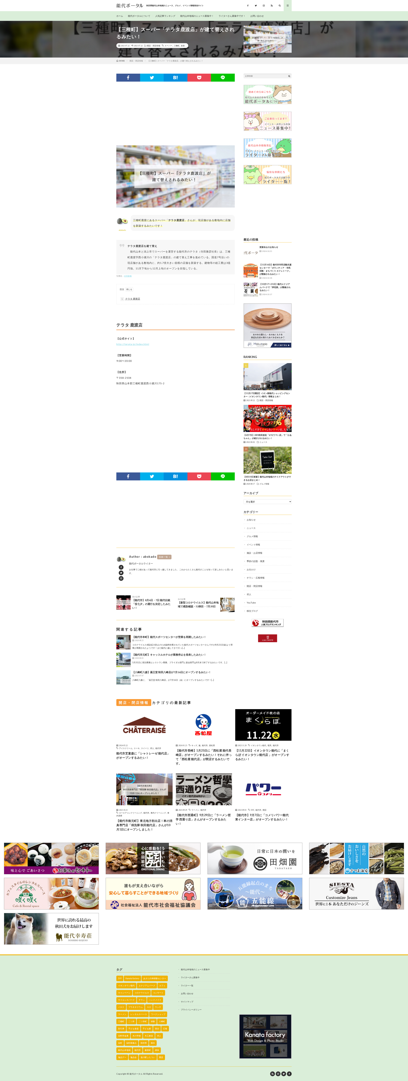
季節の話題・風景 (256, 561)
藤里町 (148, 1050)
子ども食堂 (133, 1028)
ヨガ (149, 1007)
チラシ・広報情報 (256, 577)
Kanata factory (132, 978)
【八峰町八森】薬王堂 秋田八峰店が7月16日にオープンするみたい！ (171, 672)
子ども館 (147, 1028)
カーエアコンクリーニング (130, 813)
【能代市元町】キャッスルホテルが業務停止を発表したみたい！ (169, 654)
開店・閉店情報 (153, 46)
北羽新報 (128, 276)
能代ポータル (136, 1074)
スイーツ (145, 748)
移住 (153, 1043)
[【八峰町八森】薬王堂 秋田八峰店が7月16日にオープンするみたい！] (123, 677)
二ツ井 (131, 1021)
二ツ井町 (142, 1021)
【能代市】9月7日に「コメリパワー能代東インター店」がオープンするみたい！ (262, 817)
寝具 (269, 745)
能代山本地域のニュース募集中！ (197, 16)
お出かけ (251, 569)
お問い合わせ (257, 16)
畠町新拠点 (131, 1043)
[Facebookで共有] (128, 78)
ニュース (263, 442)
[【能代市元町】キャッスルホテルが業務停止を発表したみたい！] (123, 660)
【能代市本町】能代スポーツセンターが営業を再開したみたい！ (169, 636)
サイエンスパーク (126, 1000)
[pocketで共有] (199, 78)
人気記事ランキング (165, 16)
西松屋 (212, 745)
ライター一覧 (187, 985)
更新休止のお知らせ (268, 247)
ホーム (119, 16)
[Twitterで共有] (152, 78)
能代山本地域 (124, 1050)
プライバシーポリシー (191, 1009)
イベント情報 (253, 544)
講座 (157, 1050)
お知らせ (251, 519)
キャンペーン (124, 992)
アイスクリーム (125, 748)
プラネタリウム (135, 1007)
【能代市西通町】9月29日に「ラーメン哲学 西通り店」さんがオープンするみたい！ (203, 819)
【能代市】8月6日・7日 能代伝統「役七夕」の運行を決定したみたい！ (151, 602)
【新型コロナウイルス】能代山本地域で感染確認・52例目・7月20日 (198, 603)
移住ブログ (252, 611)
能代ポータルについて (139, 16)
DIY (252, 810)
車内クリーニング (158, 813)
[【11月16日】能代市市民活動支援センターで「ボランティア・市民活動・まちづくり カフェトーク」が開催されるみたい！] (251, 270)
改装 (183, 46)
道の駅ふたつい (148, 1057)
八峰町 (162, 1021)
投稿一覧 (163, 557)
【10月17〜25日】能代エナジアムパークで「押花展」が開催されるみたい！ (275, 287)
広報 (165, 1028)
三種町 (176, 46)
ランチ (158, 1007)
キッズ (194, 745)
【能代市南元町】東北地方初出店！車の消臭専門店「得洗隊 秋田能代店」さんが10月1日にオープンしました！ (144, 825)
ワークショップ (158, 1014)
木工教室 (149, 1035)
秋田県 (144, 1043)
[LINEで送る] (223, 78)
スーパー (168, 46)
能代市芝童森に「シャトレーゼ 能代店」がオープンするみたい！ (143, 755)
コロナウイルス (142, 992)
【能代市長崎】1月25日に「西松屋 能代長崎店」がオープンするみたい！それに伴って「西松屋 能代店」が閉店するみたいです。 (204, 757)
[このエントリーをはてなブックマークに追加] (175, 78)
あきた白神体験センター (154, 978)
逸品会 (133, 1057)
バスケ (121, 1007)
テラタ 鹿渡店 (130, 298)
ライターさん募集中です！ (232, 16)
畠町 (120, 1043)
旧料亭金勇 (123, 1035)
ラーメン (195, 810)
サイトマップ (187, 1001)
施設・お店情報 (254, 552)
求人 (249, 594)
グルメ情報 (264, 484)
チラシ (142, 1000)
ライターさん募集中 (190, 977)
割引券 (121, 1028)
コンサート (158, 992)
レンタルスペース (138, 1014)
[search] (289, 76)
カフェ (162, 985)
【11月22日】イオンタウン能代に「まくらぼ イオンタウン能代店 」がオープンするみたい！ (262, 755)
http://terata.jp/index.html (132, 344)
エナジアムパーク (147, 985)
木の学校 (136, 1035)
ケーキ (137, 748)
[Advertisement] (175, 113)
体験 (153, 1021)
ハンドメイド (155, 1000)
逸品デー (122, 1057)
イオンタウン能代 (258, 745)
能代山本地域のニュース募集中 (195, 969)
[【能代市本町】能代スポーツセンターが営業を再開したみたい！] (123, 642)
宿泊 (157, 1028)
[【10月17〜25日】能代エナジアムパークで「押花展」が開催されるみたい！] (251, 290)
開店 (264, 810)
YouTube (251, 602)
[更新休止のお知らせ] (251, 253)
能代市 (158, 748)
